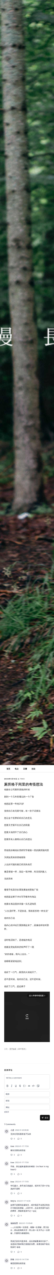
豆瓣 (25, 769)
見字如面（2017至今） (18, 1049)
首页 (8, 769)
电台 (16, 769)
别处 (33, 769)
